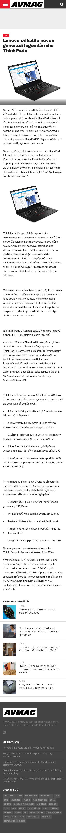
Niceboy (46, 817)
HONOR (52, 804)
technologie (40, 800)
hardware (31, 796)
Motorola (33, 817)
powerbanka (54, 813)
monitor (41, 804)
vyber (27, 800)
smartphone (36, 813)
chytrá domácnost (14, 821)
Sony (52, 800)
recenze (15, 800)
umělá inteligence (24, 804)
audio (22, 808)
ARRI (22, 817)
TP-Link (8, 813)
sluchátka (34, 808)
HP (25, 813)
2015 (45, 808)
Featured (9, 796)
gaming (54, 808)
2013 (6, 800)
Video (18, 813)
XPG (14, 808)
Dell (6, 808)
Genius (7, 804)
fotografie (10, 817)
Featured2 (46, 796)
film (20, 796)
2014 (57, 796)
